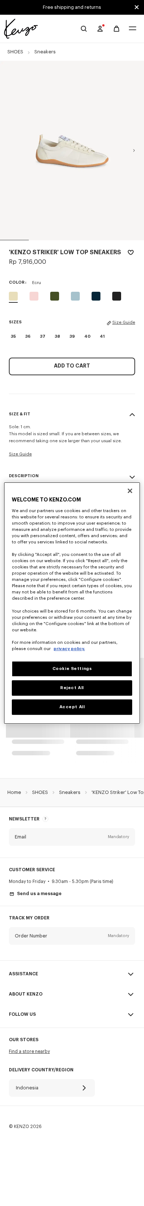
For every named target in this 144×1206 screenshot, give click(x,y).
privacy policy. (69, 649)
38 (57, 336)
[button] (72, 837)
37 (42, 336)
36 (28, 336)
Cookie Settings (72, 669)
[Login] (100, 28)
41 (102, 336)
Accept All (72, 707)
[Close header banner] (136, 7)
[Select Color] (34, 296)
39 (72, 336)
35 (13, 336)
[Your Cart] (116, 29)
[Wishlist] (130, 253)
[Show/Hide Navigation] (132, 29)
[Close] (130, 491)
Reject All (72, 688)
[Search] (83, 28)
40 (87, 336)
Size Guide (123, 322)
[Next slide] (134, 150)
